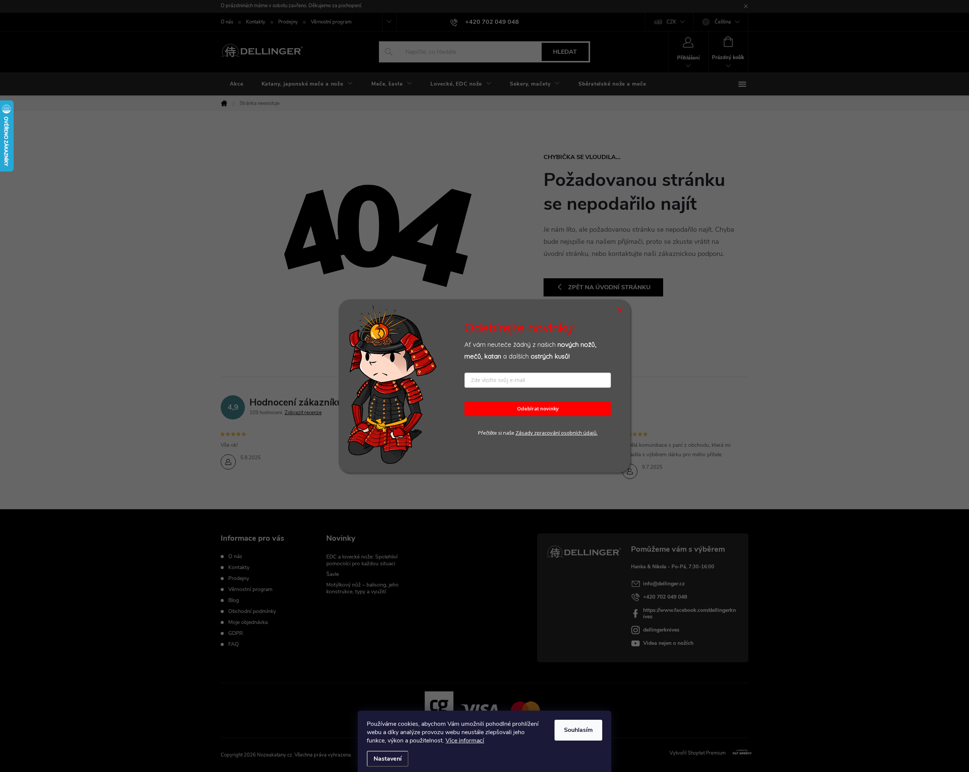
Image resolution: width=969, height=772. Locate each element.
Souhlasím (578, 730)
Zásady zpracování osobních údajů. (557, 432)
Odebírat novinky (538, 408)
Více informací (465, 740)
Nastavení (388, 759)
